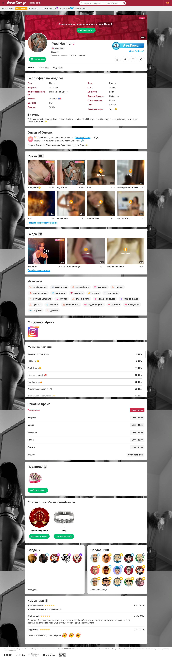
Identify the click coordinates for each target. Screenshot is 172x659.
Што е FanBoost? (136, 51)
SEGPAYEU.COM (69, 649)
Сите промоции (49, 9)
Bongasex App (81, 9)
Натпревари (65, 9)
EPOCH (60, 649)
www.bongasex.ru (35, 649)
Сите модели (7, 9)
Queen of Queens (82, 137)
